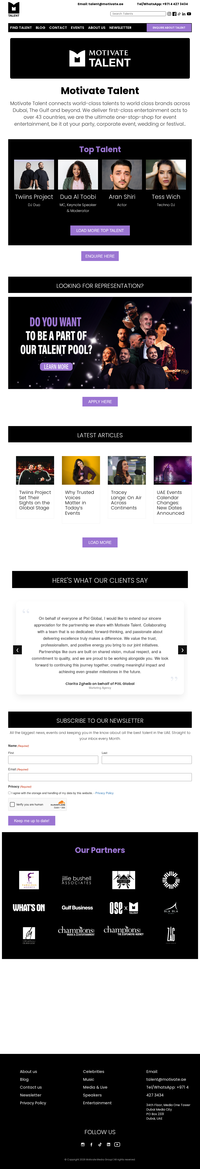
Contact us (31, 1087)
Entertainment (97, 1103)
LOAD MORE (100, 542)
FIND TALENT (21, 27)
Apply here (100, 401)
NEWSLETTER (120, 27)
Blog (24, 1079)
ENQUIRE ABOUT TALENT (169, 28)
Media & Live (95, 1087)
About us (28, 1071)
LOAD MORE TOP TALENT (100, 230)
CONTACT (58, 27)
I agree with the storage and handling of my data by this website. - (63, 793)
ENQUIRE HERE (100, 256)
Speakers (92, 1095)
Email (18, 769)
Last (104, 753)
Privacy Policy (104, 793)
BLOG (40, 27)
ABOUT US (96, 27)
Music (88, 1079)
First (11, 753)
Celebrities (93, 1071)
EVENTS (77, 27)
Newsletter (30, 1095)
